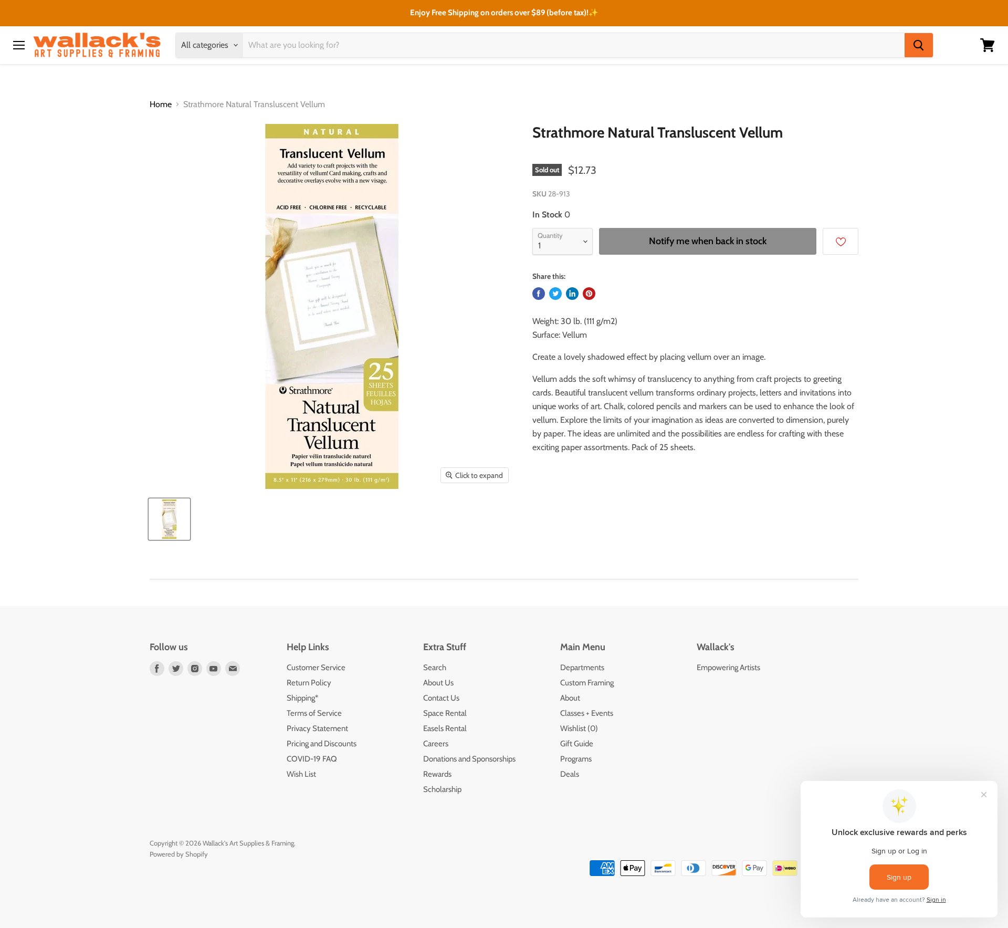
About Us (438, 682)
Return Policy (309, 682)
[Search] (919, 45)
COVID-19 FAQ (312, 759)
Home (161, 104)
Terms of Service (314, 713)
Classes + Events (586, 713)
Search (434, 667)
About (570, 698)
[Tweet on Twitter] (555, 293)
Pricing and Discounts (321, 743)
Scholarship (442, 789)
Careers (435, 743)
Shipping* (302, 698)
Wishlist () (579, 728)
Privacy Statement (317, 728)
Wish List (301, 774)
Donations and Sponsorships (469, 759)
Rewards (437, 774)
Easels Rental (445, 728)
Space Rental (445, 713)
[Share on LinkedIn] (572, 293)
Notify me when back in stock (707, 241)
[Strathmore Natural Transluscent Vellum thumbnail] (169, 519)
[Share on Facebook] (538, 293)
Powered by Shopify (179, 854)
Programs (576, 759)
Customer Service (316, 667)
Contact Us (441, 698)
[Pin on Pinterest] (589, 293)
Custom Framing (587, 682)
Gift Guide (576, 743)
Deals (569, 774)
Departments (582, 667)
